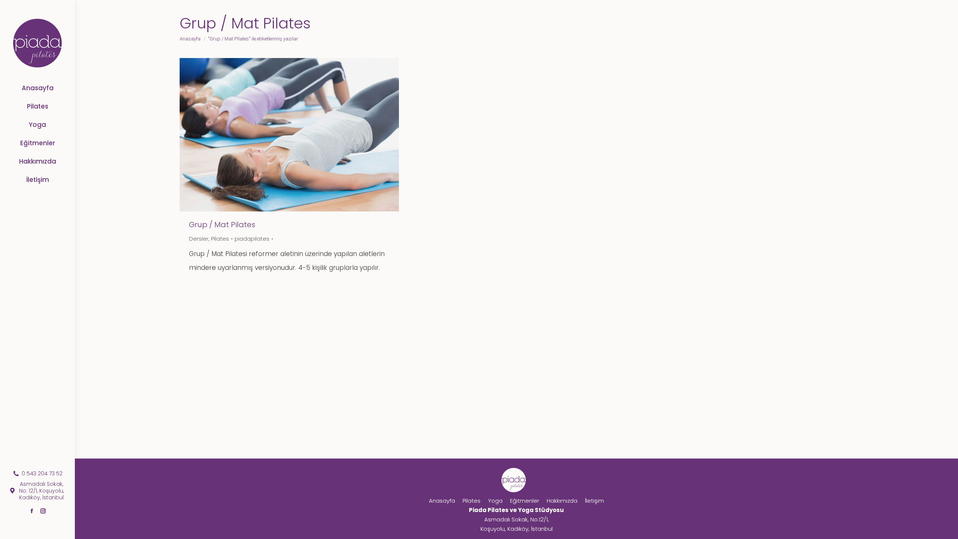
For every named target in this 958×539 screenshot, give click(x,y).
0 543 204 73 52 (42, 473)
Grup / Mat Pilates (222, 224)
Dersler (198, 239)
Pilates (220, 239)
